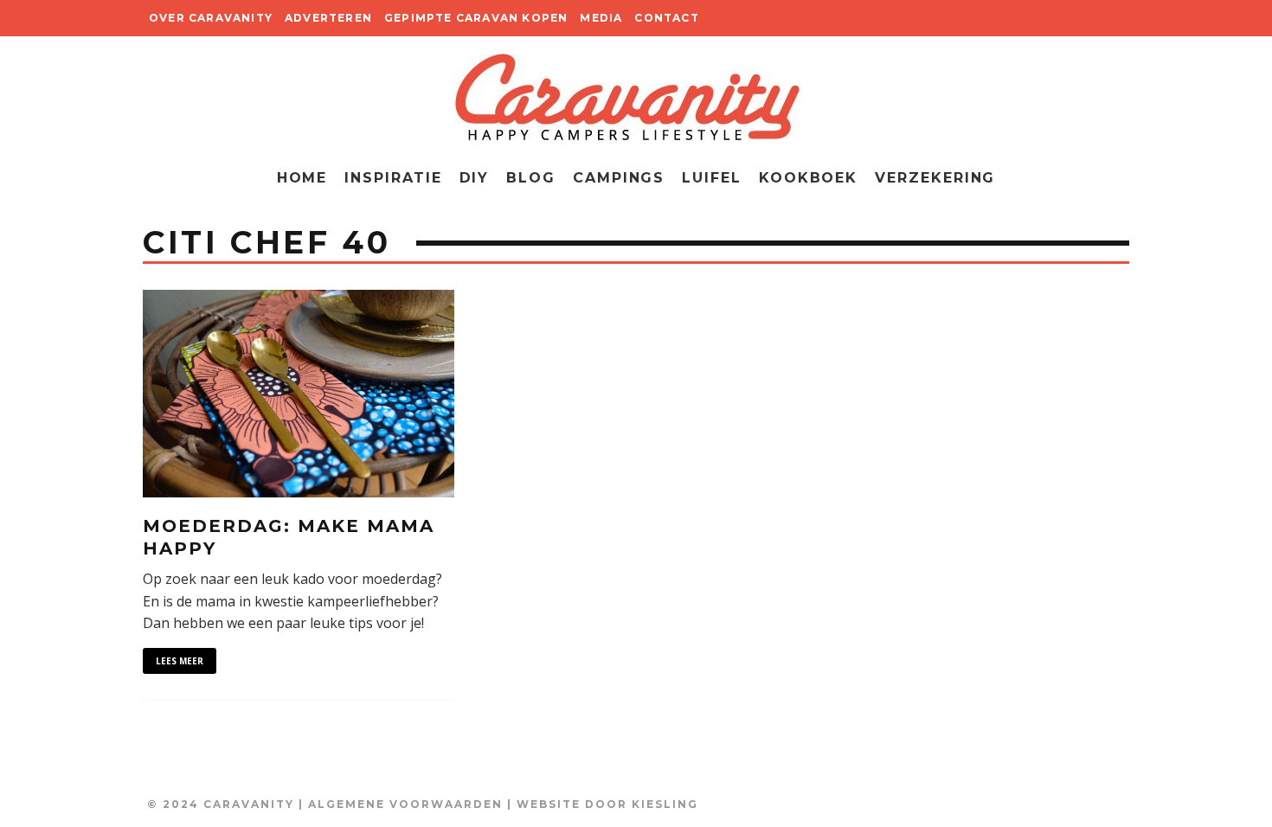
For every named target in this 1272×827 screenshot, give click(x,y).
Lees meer (179, 661)
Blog (531, 178)
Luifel (712, 178)
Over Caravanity (211, 17)
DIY (474, 178)
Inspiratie (392, 178)
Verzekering (935, 178)
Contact (666, 17)
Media (601, 17)
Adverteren (328, 17)
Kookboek (808, 178)
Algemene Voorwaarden (405, 804)
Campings (619, 178)
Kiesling (665, 804)
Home (302, 178)
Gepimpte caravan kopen (476, 17)
